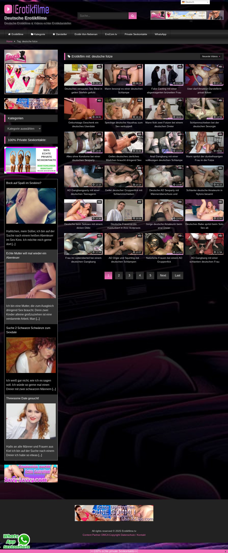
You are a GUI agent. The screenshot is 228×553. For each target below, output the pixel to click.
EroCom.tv (111, 34)
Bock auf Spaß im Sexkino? (23, 183)
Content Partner (92, 534)
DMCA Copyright (111, 534)
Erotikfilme (17, 34)
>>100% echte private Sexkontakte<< (114, 551)
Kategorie (39, 34)
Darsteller (61, 34)
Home (9, 41)
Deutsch (189, 2)
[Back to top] (217, 542)
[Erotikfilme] (26, 10)
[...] (13, 244)
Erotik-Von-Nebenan (86, 34)
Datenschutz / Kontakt (133, 534)
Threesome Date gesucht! (22, 398)
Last (177, 275)
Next (163, 275)
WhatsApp (160, 34)
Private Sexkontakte (136, 34)
